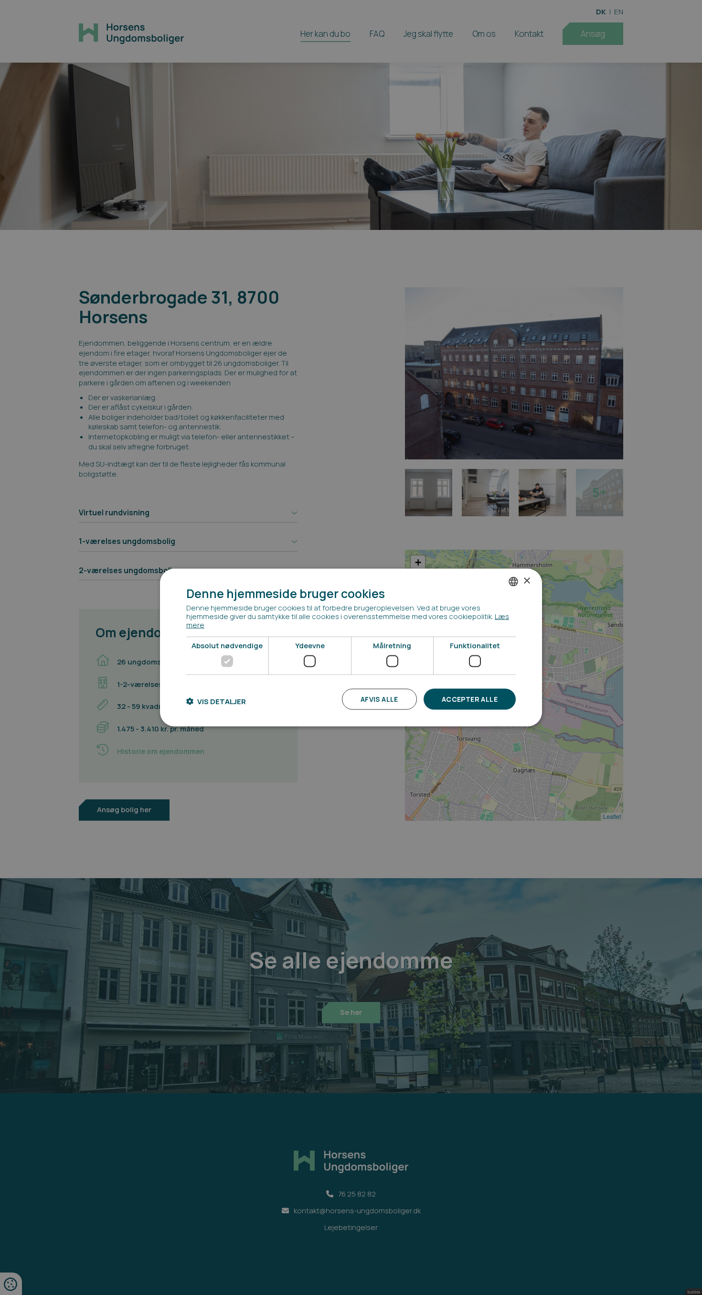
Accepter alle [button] (470, 698)
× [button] (526, 581)
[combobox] (513, 581)
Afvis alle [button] (379, 698)
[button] (216, 701)
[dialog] (351, 647)
